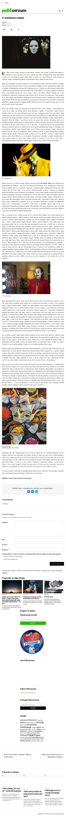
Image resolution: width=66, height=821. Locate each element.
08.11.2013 (26, 789)
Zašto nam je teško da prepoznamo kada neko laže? (33, 793)
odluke (24, 733)
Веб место (5, 550)
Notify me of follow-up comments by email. (13, 556)
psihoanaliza (28, 737)
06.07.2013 (47, 788)
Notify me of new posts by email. (11, 559)
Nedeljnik (38, 731)
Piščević (23, 735)
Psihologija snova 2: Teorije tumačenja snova (53, 792)
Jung (42, 727)
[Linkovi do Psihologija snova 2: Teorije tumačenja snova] (54, 776)
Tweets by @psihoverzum (27, 693)
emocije (40, 722)
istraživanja (32, 725)
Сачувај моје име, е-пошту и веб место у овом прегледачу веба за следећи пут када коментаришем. (31, 554)
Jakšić (38, 727)
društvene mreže (33, 722)
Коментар (5, 522)
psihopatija (41, 737)
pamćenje (28, 733)
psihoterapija (28, 739)
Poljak (30, 735)
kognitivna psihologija (25, 729)
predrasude (22, 737)
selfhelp (27, 741)
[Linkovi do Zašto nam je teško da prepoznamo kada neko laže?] (33, 776)
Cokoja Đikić (40, 720)
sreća (32, 741)
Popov (37, 735)
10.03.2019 (4, 786)
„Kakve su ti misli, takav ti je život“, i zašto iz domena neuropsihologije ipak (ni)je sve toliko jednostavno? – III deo (11, 600)
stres (35, 741)
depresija (27, 722)
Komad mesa (48, 597)
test (40, 741)
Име (3, 539)
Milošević (23, 731)
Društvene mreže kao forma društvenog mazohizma (32, 597)
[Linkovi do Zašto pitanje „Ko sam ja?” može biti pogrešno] (11, 776)
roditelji (33, 739)
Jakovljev (34, 727)
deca (22, 722)
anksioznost (24, 720)
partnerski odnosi (35, 733)
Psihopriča (9, 25)
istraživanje (25, 727)
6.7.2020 (9, 22)
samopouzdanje (40, 739)
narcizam (32, 731)
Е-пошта (5, 545)
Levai (32, 729)
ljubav (39, 729)
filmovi (21, 725)
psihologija (35, 737)
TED (38, 741)
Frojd (25, 725)
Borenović (33, 720)
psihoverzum (8, 23)
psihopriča (22, 739)
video (42, 741)
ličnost (35, 729)
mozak (28, 731)
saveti (22, 741)
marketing (43, 729)
